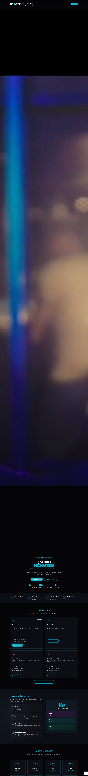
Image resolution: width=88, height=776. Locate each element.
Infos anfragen (17, 674)
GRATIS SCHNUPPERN (50, 579)
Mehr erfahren (52, 674)
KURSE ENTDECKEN (37, 579)
